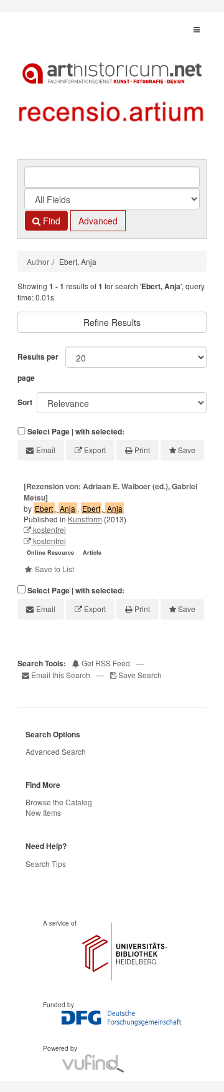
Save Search (139, 674)
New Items (43, 812)
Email (45, 449)
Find (50, 220)
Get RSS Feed (105, 663)
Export (95, 449)
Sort (24, 402)
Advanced (98, 220)
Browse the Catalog (59, 802)
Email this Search (60, 674)
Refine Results (112, 322)
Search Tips (46, 863)
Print (142, 449)
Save (186, 449)
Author (38, 261)
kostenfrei (48, 529)
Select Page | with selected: (75, 431)
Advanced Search (56, 751)
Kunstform (85, 519)
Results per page (37, 367)
